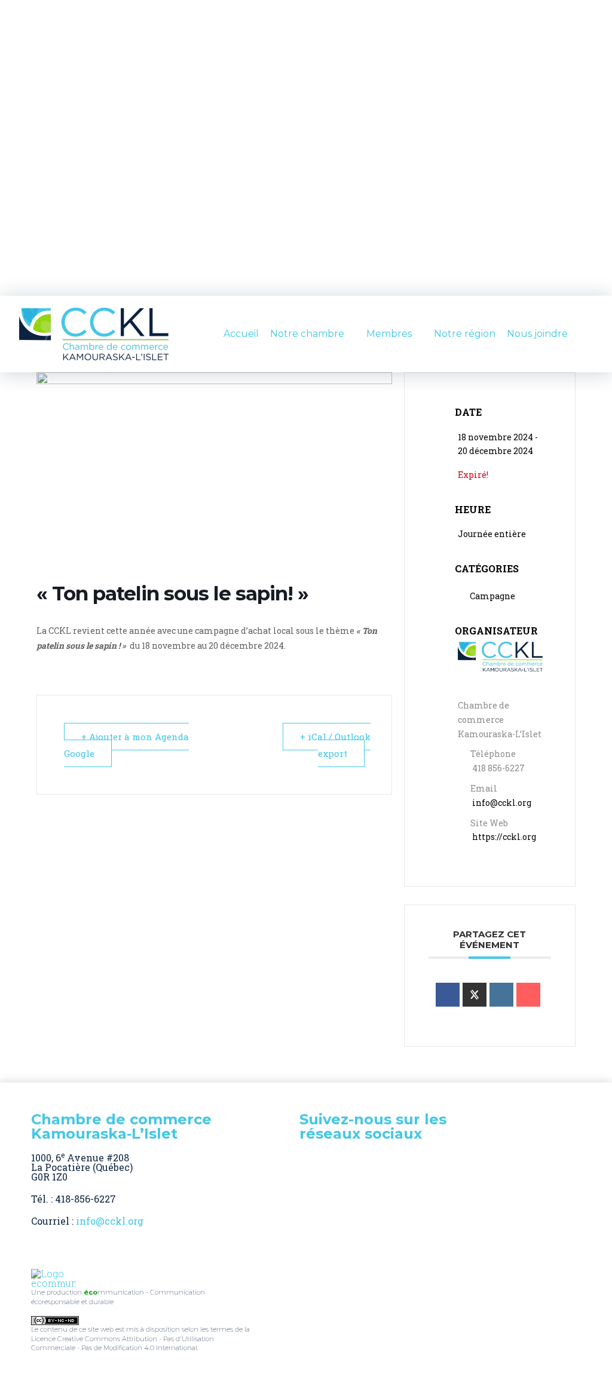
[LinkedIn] (501, 995)
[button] (588, 334)
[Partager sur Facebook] (448, 995)
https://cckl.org (504, 836)
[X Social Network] (474, 995)
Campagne (492, 596)
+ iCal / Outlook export (335, 745)
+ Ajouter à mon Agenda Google (126, 745)
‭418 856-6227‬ (498, 768)
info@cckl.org (501, 802)
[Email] (528, 995)
